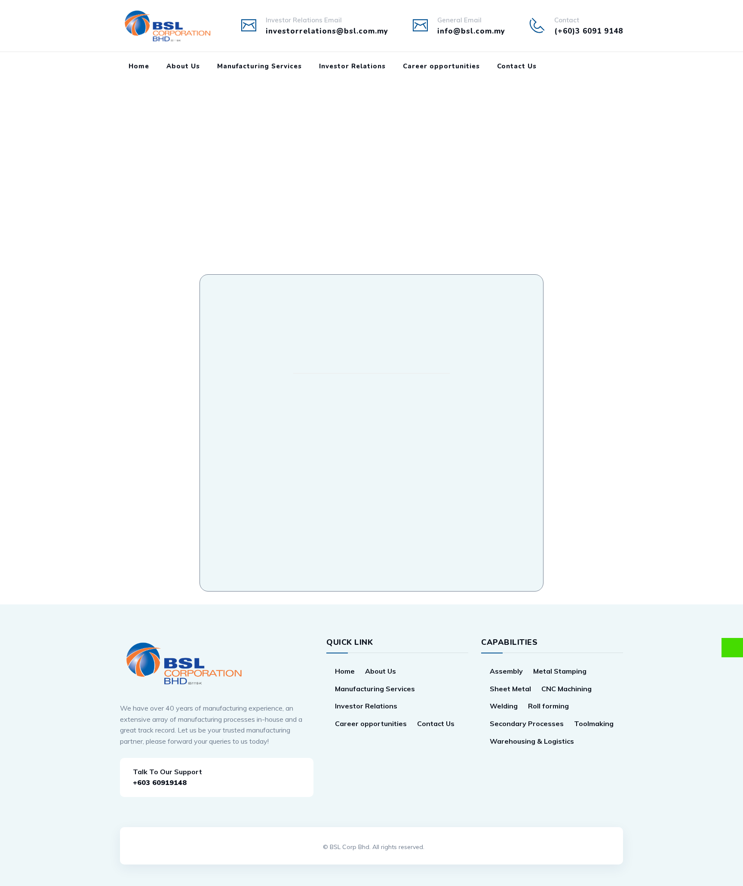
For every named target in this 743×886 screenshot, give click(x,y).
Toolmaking (594, 723)
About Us (183, 66)
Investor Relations (352, 66)
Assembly (506, 671)
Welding (504, 706)
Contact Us (517, 66)
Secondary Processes (527, 723)
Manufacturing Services (259, 66)
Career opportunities (441, 66)
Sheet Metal (510, 688)
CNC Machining (566, 688)
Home (139, 66)
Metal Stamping (559, 671)
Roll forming (548, 706)
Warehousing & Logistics (532, 741)
